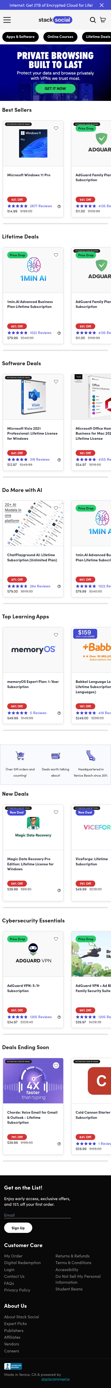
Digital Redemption (22, 1262)
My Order (13, 1255)
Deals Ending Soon (25, 1047)
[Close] (102, 5)
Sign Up (18, 1227)
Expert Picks (15, 1323)
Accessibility (67, 1269)
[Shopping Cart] (103, 20)
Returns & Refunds (73, 1255)
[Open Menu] (8, 20)
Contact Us (14, 1276)
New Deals (15, 793)
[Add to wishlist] (56, 128)
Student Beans (69, 1288)
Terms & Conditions (73, 1262)
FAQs (9, 1283)
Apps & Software (20, 36)
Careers (11, 1350)
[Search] (93, 20)
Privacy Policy (17, 1290)
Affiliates (12, 1337)
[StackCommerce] (55, 1379)
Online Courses (60, 36)
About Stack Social (21, 1316)
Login (9, 1269)
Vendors (11, 1343)
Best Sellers (17, 109)
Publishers (13, 1330)
